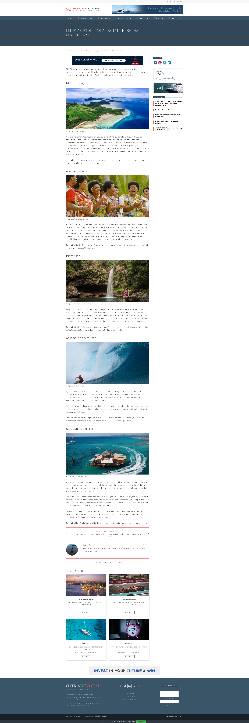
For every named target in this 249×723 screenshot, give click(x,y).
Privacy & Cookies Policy (129, 721)
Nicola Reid (87, 545)
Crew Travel (143, 18)
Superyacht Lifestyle (124, 18)
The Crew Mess (105, 18)
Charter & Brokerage (86, 599)
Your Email (169, 699)
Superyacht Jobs (129, 696)
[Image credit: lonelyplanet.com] (107, 216)
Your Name (169, 690)
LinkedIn (174, 1)
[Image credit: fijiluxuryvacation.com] (107, 301)
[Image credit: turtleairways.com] (107, 128)
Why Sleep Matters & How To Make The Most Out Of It (129, 647)
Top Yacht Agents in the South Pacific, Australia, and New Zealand (86, 604)
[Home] (82, 9)
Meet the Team (176, 18)
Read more (85, 612)
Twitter (170, 1)
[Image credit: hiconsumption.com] (107, 474)
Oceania (121, 563)
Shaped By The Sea (82, 652)
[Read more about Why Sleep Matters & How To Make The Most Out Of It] (129, 629)
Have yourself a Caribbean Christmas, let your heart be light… (127, 534)
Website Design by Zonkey (99, 716)
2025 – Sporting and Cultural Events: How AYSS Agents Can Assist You (129, 604)
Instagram (177, 1)
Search (181, 1)
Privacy (167, 716)
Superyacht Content (125, 652)
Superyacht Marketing (129, 699)
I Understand (140, 721)
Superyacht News (86, 18)
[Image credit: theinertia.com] (107, 383)
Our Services (160, 18)
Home (72, 18)
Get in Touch (179, 716)
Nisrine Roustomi (82, 608)
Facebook (167, 1)
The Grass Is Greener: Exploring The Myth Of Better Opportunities (86, 648)
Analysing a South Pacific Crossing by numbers (91, 533)
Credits (172, 716)
